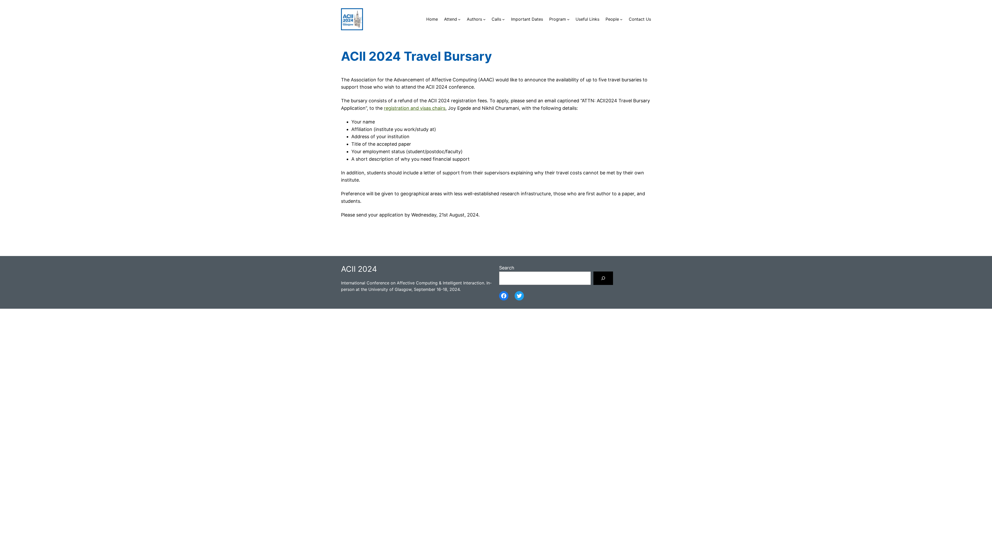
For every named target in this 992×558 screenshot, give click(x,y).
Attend (450, 19)
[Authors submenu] (484, 19)
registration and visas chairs (414, 108)
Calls (496, 19)
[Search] (603, 278)
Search (506, 267)
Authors (474, 19)
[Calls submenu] (503, 19)
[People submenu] (621, 19)
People (612, 19)
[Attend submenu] (459, 19)
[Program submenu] (568, 19)
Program (557, 19)
